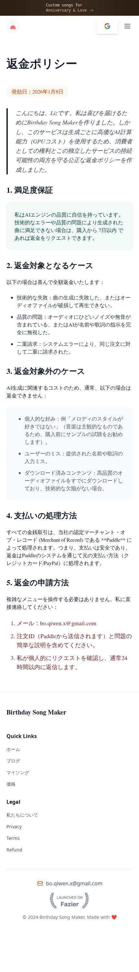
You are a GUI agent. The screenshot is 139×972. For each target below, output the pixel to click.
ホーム (13, 749)
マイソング (17, 772)
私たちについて (22, 815)
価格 (11, 784)
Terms (13, 838)
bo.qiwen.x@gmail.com (74, 883)
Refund (14, 850)
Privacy (14, 826)
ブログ (13, 761)
